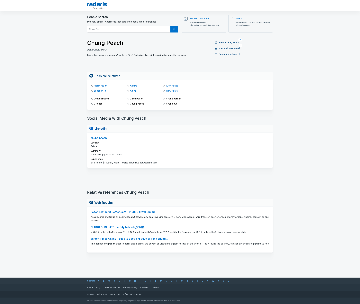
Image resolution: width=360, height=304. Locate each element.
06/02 (105, 294)
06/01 (112, 294)
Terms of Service (111, 287)
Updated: (91, 294)
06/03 (99, 294)
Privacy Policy (130, 287)
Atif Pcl (134, 85)
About (90, 287)
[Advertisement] (180, 65)
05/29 (132, 294)
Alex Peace (172, 85)
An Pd (133, 90)
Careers (144, 287)
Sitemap (91, 281)
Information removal (229, 48)
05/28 (138, 294)
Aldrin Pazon (100, 85)
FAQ (98, 287)
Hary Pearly (172, 90)
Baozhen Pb (100, 90)
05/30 (125, 294)
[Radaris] (97, 4)
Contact (155, 287)
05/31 (118, 294)
